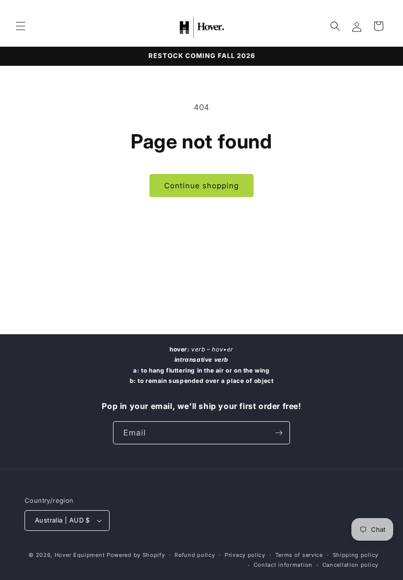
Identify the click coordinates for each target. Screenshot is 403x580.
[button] (20, 26)
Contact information (283, 564)
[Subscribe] (278, 432)
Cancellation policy (350, 564)
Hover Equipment (80, 554)
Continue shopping (201, 185)
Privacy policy (245, 554)
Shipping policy (356, 554)
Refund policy (194, 554)
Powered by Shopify (136, 554)
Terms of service (299, 554)
